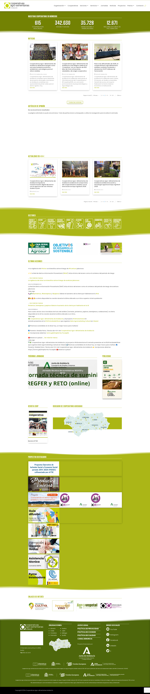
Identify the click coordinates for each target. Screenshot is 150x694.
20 (112, 95)
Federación (39, 74)
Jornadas (104, 6)
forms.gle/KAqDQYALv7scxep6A (58, 333)
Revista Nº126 (33, 441)
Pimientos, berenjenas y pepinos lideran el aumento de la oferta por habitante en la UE (58, 306)
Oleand (95, 321)
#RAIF (65, 273)
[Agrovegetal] (87, 611)
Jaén (63, 631)
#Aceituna (72, 269)
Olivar (45, 74)
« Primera (95, 95)
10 (110, 95)
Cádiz (52, 631)
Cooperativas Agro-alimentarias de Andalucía (46, 319)
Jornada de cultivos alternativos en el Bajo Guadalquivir (62, 371)
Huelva (64, 629)
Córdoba (53, 633)
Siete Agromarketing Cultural (80, 321)
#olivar (44, 269)
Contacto (140, 6)
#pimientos (37, 294)
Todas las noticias (75, 102)
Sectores (83, 6)
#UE (97, 294)
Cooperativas (73, 6)
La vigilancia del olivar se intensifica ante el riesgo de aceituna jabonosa (53, 280)
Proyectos (122, 6)
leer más (32, 87)
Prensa (130, 6)
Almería (52, 629)
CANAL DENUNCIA (85, 639)
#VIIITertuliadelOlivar (52, 321)
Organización (59, 6)
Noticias (113, 6)
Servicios (93, 6)
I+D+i (37, 191)
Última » (119, 95)
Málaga (64, 633)
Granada (53, 635)
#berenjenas (46, 294)
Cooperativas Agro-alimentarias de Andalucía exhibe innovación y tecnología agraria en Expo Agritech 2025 (107, 183)
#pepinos (55, 294)
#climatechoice (79, 319)
